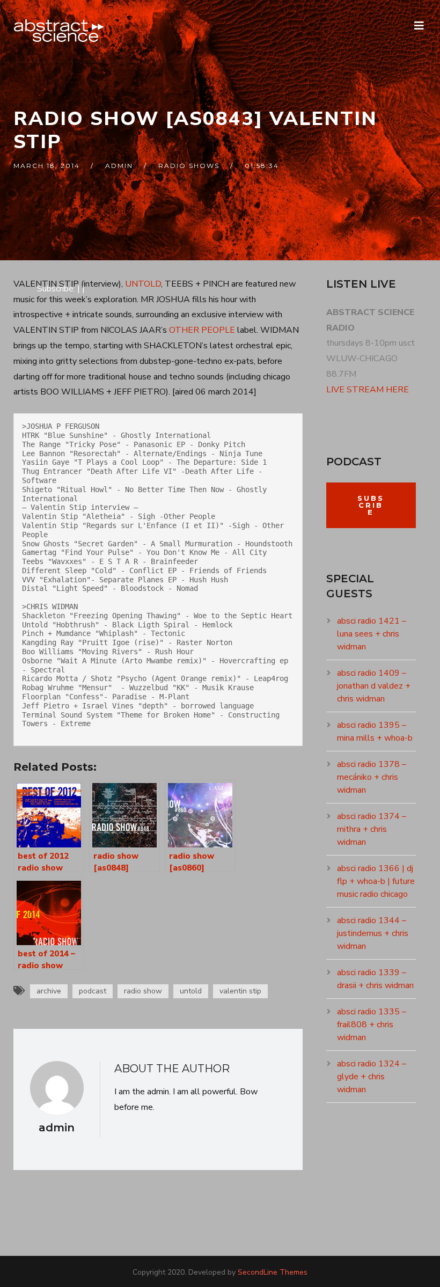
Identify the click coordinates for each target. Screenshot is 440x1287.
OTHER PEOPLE (202, 330)
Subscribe (370, 505)
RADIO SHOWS (188, 166)
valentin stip (240, 991)
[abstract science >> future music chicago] (59, 31)
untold (191, 991)
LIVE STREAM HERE (367, 390)
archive (48, 991)
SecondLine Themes (272, 1272)
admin (119, 166)
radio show (143, 991)
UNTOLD (143, 284)
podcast (92, 991)
